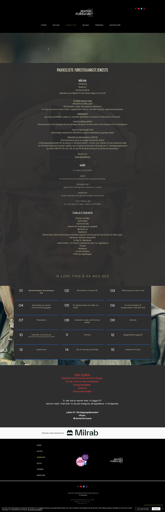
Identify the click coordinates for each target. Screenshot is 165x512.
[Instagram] (144, 8)
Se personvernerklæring (35, 510)
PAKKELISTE (41, 457)
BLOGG (39, 463)
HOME (39, 445)
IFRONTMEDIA (83, 495)
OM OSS (39, 451)
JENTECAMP (41, 475)
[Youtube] (139, 8)
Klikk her (77, 501)
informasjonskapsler (143, 509)
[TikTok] (136, 8)
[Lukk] (163, 508)
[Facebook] (141, 8)
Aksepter (156, 509)
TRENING (40, 469)
